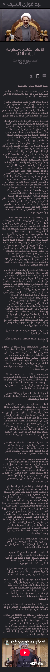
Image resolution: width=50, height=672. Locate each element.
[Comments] (44, 76)
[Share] (31, 76)
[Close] (4, 4)
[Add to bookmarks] (37, 76)
